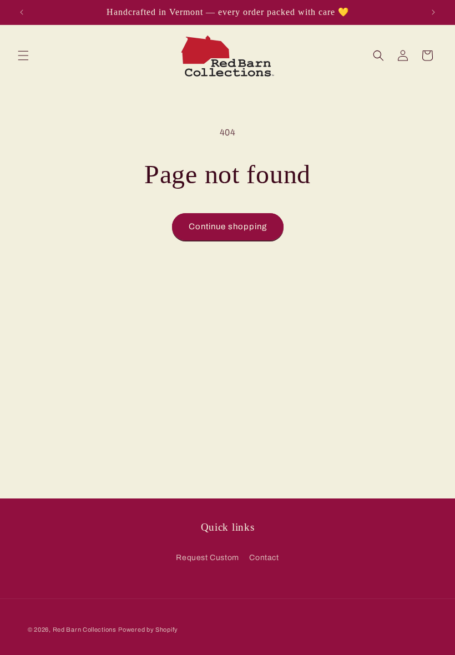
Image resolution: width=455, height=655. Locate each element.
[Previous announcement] (21, 12)
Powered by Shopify (148, 629)
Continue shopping (228, 226)
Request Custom (207, 557)
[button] (23, 55)
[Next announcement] (433, 12)
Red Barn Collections (85, 629)
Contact (264, 557)
